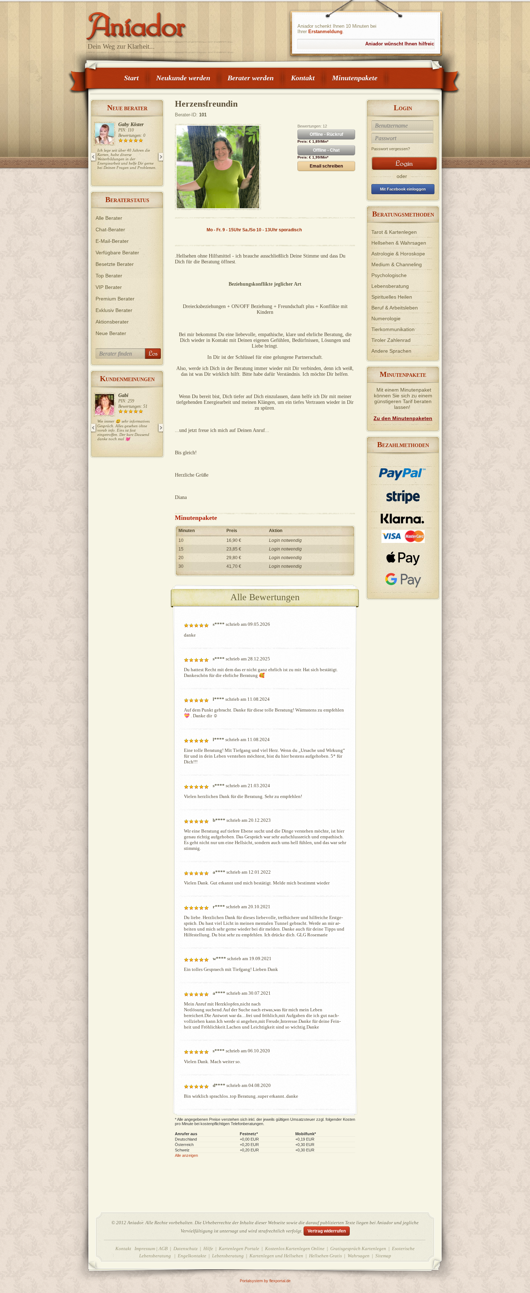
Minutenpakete (354, 78)
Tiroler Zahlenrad (391, 340)
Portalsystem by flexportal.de (265, 1281)
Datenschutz (185, 1248)
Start (131, 78)
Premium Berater (115, 299)
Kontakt (303, 78)
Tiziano (126, 395)
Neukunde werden (183, 78)
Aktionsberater (112, 322)
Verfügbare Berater (117, 252)
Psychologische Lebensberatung (390, 280)
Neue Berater (111, 333)
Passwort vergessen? (390, 149)
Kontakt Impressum (135, 1248)
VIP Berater (109, 287)
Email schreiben (326, 166)
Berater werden (251, 78)
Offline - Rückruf (326, 134)
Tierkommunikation (393, 329)
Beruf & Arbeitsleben (394, 308)
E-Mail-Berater (112, 241)
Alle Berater (109, 218)
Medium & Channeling (396, 264)
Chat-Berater (110, 229)
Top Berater (109, 275)
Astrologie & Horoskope (398, 254)
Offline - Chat (326, 150)
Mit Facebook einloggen (403, 189)
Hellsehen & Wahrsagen (398, 243)
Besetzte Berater (115, 264)
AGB (163, 1248)
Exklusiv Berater (114, 310)
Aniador (160, 23)
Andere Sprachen (391, 351)
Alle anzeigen (186, 1155)
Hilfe (208, 1248)
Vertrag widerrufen (327, 1231)
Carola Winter (132, 124)
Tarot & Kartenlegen (394, 232)
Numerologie (386, 318)
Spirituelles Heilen (391, 297)
